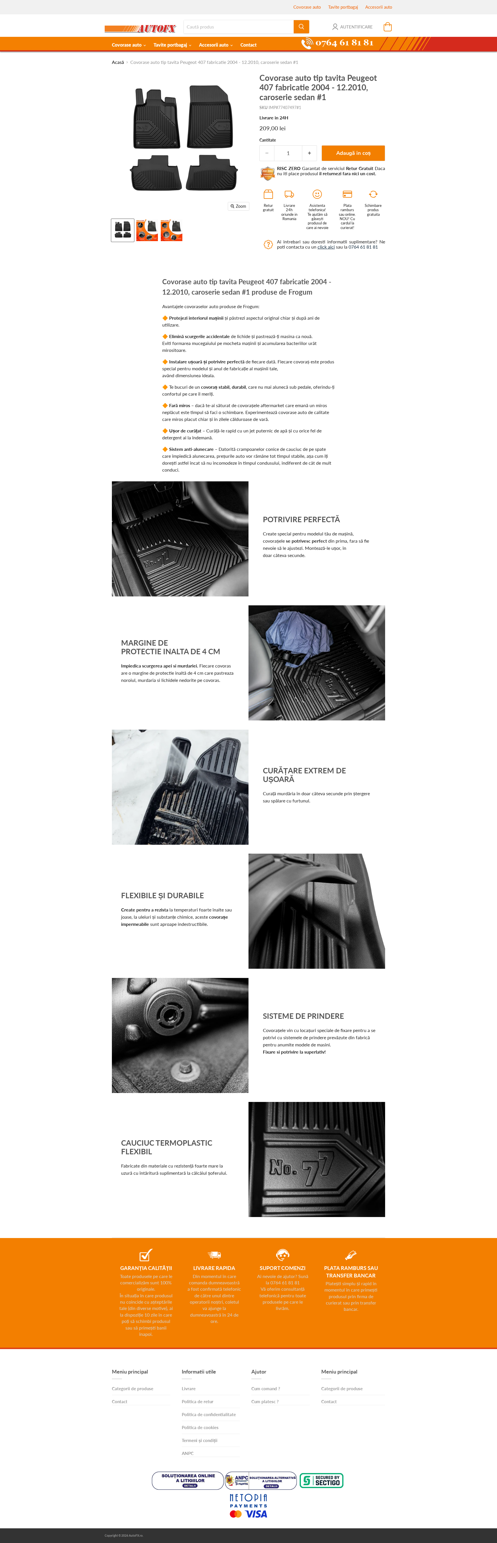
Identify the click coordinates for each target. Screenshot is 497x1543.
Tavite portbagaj (343, 6)
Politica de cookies (200, 1427)
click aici (326, 246)
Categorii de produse (132, 1388)
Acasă (118, 62)
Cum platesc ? (265, 1401)
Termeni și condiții (199, 1440)
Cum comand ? (265, 1388)
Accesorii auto (378, 6)
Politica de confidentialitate (209, 1414)
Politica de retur (197, 1401)
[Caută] (301, 26)
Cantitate (267, 140)
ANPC (188, 1453)
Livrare (189, 1388)
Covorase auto (307, 6)
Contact (248, 44)
